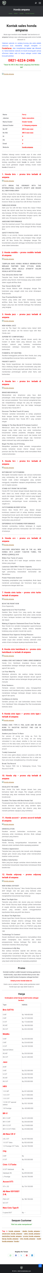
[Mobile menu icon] (40, 3)
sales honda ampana (32, 1234)
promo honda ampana (31, 1236)
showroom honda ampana (12, 1234)
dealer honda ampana (31, 1231)
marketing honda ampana (12, 1236)
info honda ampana (27, 1239)
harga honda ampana (10, 1239)
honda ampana (14, 1231)
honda (16, 1241)
